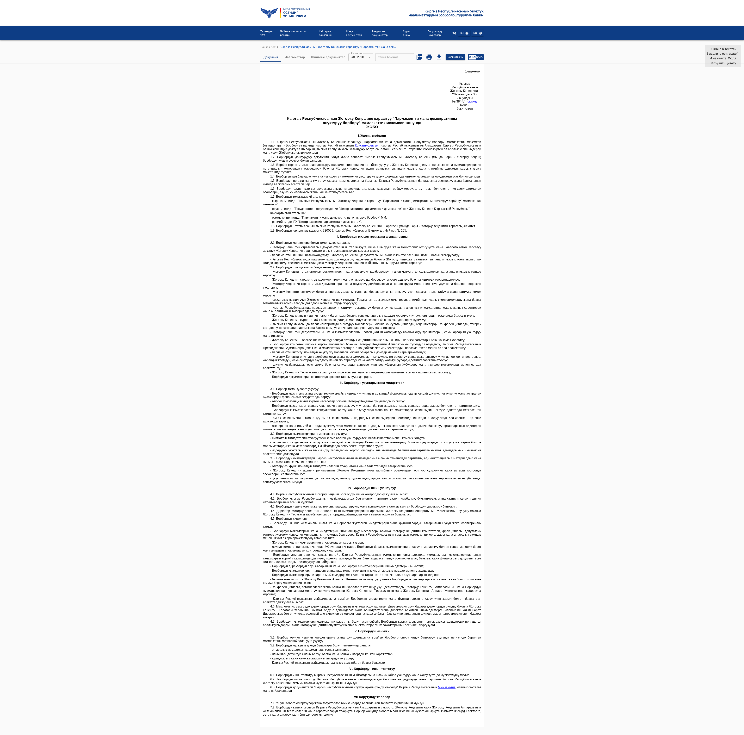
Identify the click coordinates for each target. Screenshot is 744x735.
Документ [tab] (271, 57)
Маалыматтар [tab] (294, 57)
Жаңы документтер (354, 33)
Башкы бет (268, 47)
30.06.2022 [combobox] (359, 57)
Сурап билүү (407, 33)
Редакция (356, 53)
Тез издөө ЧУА (266, 33)
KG (462, 33)
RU (475, 33)
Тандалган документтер (380, 33)
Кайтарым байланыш (325, 33)
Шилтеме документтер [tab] (328, 57)
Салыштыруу (455, 56)
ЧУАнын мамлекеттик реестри (293, 33)
